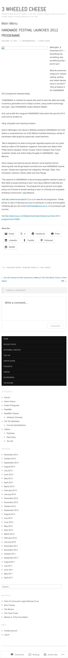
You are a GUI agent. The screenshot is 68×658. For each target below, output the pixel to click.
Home (5, 339)
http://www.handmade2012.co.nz (20, 199)
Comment (55, 326)
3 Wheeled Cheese (24, 9)
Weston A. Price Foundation (16, 617)
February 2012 (10, 537)
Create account (10, 630)
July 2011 (8, 565)
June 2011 (8, 569)
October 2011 (10, 553)
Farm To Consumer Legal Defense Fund (21, 601)
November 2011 (11, 549)
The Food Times (11, 613)
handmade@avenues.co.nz (38, 206)
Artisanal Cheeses (12, 350)
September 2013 (11, 462)
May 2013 (8, 478)
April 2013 (8, 482)
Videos (6, 372)
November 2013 (11, 454)
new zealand (45, 267)
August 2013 (9, 466)
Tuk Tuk (6, 355)
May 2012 (8, 526)
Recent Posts (9, 344)
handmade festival (14, 267)
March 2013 (9, 486)
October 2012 (10, 506)
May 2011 (8, 573)
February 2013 (10, 490)
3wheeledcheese (28, 40)
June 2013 (8, 474)
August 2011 (9, 561)
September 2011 (11, 557)
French (7, 397)
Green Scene (44, 40)
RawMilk (8, 409)
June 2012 (8, 522)
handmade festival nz (30, 267)
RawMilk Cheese (11, 413)
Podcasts (7, 366)
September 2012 (11, 510)
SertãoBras (8, 377)
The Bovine (8, 383)
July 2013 (8, 470)
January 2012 (10, 542)
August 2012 (9, 514)
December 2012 (11, 498)
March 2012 (9, 534)
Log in (6, 634)
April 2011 (8, 577)
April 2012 (8, 530)
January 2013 (10, 494)
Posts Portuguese (11, 405)
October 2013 (10, 458)
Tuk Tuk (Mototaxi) (12, 421)
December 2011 (11, 545)
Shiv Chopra (9, 605)
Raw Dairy (11, 437)
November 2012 (11, 502)
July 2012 (8, 518)
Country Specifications (16, 425)
